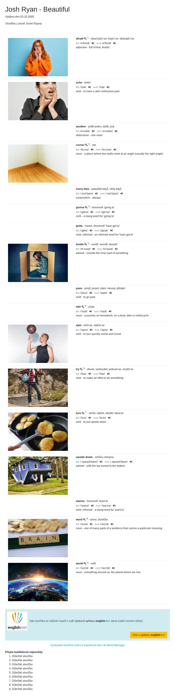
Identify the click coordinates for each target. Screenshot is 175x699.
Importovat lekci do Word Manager (104, 645)
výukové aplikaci (92, 620)
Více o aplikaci (148, 634)
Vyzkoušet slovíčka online (66, 645)
